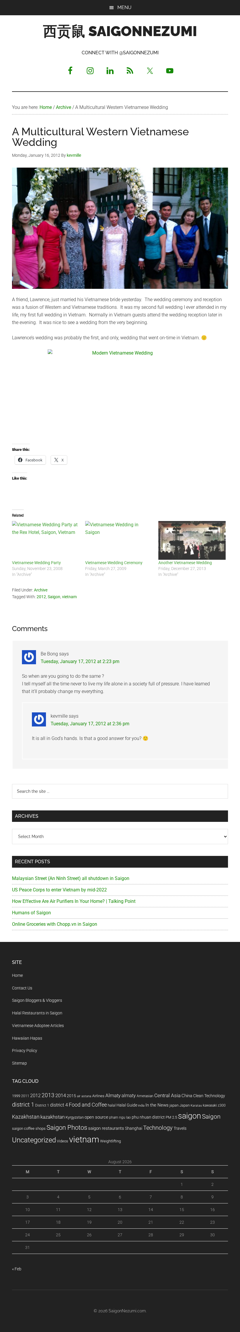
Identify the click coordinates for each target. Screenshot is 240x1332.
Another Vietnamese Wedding (185, 562)
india (141, 1105)
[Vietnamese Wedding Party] (45, 540)
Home (17, 975)
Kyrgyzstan (75, 1117)
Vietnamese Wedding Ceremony (114, 562)
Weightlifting (110, 1141)
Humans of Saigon (31, 912)
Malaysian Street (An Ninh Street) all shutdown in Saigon (70, 878)
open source (96, 1117)
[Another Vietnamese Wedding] (192, 540)
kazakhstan (52, 1117)
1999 (16, 1096)
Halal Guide (126, 1105)
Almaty (113, 1095)
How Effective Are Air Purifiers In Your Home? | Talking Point (74, 901)
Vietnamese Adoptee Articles (38, 1025)
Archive (40, 590)
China (186, 1095)
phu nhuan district (148, 1117)
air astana (84, 1096)
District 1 (42, 1105)
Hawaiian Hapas (27, 1038)
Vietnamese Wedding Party (36, 562)
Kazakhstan (26, 1117)
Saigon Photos (67, 1127)
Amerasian (145, 1096)
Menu (124, 7)
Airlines (98, 1096)
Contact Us (22, 988)
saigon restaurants (106, 1128)
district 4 (59, 1105)
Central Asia (167, 1095)
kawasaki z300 (214, 1105)
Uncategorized (34, 1140)
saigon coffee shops (29, 1128)
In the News (157, 1105)
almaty (128, 1095)
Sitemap (19, 1063)
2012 (41, 596)
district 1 (23, 1104)
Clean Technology (209, 1095)
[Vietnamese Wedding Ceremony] (118, 540)
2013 (48, 1095)
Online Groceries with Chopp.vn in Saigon (54, 924)
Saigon (54, 596)
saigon (189, 1115)
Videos (62, 1141)
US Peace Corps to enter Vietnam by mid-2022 (59, 890)
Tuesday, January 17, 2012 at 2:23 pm (80, 661)
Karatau (196, 1105)
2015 (71, 1095)
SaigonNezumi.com (127, 1311)
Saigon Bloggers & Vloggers (37, 1000)
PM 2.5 (171, 1117)
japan (174, 1105)
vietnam (69, 596)
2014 (60, 1095)
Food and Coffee (88, 1105)
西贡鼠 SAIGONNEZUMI (120, 31)
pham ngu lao (120, 1117)
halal (112, 1105)
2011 (25, 1096)
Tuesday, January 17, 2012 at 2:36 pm (90, 723)
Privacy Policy (24, 1050)
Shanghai (133, 1128)
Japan (184, 1105)
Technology (158, 1127)
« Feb (16, 1269)
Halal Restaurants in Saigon (37, 1013)
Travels (180, 1128)
